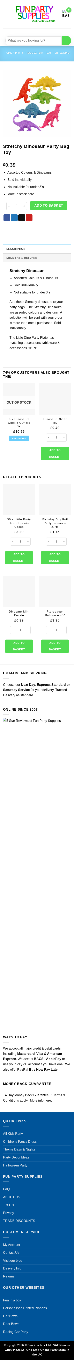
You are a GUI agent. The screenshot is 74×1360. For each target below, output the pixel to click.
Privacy (8, 1213)
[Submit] (66, 40)
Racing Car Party (15, 1332)
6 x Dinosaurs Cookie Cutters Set (19, 423)
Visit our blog (12, 1260)
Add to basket (48, 205)
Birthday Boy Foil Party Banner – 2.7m (55, 523)
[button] (5, 14)
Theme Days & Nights (19, 1149)
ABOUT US (11, 1197)
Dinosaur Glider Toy (55, 421)
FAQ (6, 1189)
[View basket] (66, 14)
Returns (9, 1276)
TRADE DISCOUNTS (19, 1221)
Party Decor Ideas (16, 1157)
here (31, 194)
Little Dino (62, 52)
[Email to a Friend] (21, 217)
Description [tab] (15, 248)
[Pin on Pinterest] (29, 217)
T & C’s (8, 1205)
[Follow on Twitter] (39, 31)
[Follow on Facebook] (24, 31)
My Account (11, 1245)
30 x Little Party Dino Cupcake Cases (19, 523)
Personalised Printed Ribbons (25, 1308)
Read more (19, 438)
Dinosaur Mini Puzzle (19, 613)
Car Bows (10, 1316)
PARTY (19, 52)
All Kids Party (13, 1133)
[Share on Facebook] (6, 217)
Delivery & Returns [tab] (21, 257)
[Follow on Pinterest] (47, 31)
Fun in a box (12, 1300)
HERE (32, 348)
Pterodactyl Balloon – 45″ (55, 613)
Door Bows (11, 1324)
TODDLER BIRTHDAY (39, 52)
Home (8, 52)
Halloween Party (15, 1165)
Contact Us (11, 1252)
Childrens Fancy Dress (20, 1141)
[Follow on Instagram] (32, 31)
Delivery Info (12, 1268)
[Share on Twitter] (14, 217)
